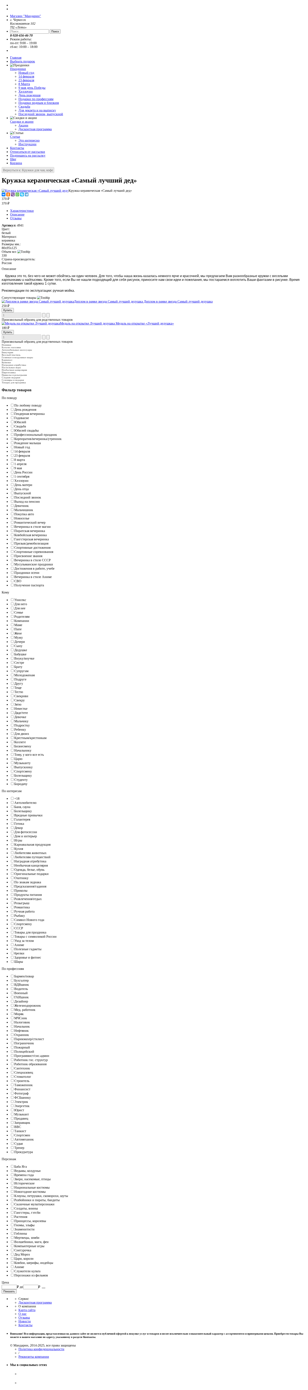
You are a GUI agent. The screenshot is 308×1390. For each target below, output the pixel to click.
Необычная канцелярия (14, 370)
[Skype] (22, 194)
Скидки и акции (22, 121)
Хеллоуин (25, 91)
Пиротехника (9, 372)
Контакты (17, 148)
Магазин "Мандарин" (25, 16)
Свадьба (24, 106)
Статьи (15, 136)
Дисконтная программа (35, 129)
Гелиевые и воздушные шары (17, 357)
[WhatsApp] (17, 194)
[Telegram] (26, 194)
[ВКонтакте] (3, 194)
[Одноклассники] (8, 194)
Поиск (55, 31)
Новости (24, 1321)
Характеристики (22, 210)
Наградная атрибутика (14, 365)
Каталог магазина (11, 347)
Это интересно (29, 140)
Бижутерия (7, 352)
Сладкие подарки (11, 377)
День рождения (29, 95)
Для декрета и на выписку (37, 110)
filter (13, 159)
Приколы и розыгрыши (14, 375)
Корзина (16, 163)
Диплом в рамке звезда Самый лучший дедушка (143, 301)
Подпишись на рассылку (27, 155)
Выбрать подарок (22, 61)
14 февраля (26, 76)
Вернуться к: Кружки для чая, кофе (28, 170)
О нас (22, 1314)
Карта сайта (26, 1310)
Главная (15, 57)
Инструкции (27, 144)
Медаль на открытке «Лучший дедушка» (117, 323)
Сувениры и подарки (13, 380)
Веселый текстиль (11, 355)
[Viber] (13, 194)
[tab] (154, 398)
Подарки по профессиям (35, 99)
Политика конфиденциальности (41, 1349)
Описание (17, 214)
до (21, 1287)
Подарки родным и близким (38, 103)
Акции (23, 125)
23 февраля (26, 80)
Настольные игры (11, 367)
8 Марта (24, 84)
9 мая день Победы (31, 88)
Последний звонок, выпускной (40, 114)
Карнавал (7, 360)
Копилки (6, 362)
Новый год (26, 72)
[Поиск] (43, 1288)
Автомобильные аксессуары (17, 350)
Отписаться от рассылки (27, 151)
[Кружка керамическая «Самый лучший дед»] (35, 190)
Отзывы (16, 218)
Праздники (18, 69)
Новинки (6, 345)
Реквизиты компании (33, 1356)
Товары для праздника (14, 382)
